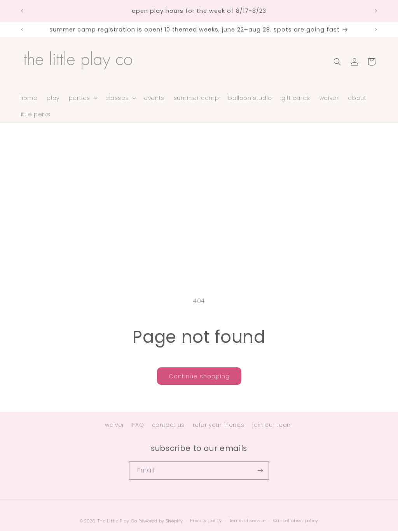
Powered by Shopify (160, 521)
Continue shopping (199, 376)
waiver (114, 425)
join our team (272, 425)
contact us (168, 425)
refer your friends (218, 425)
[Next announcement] (375, 10)
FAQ (138, 425)
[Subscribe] (260, 470)
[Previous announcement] (22, 10)
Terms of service (247, 520)
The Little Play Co (117, 521)
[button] (82, 98)
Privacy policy (206, 520)
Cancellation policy (295, 520)
